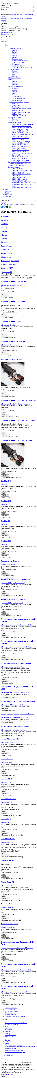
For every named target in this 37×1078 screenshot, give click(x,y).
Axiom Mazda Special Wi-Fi (20, 132)
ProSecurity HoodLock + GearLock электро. (18, 400)
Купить (4, 294)
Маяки (10, 79)
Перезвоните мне (6, 38)
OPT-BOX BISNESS (18, 172)
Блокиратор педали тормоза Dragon (16, 663)
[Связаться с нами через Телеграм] (5, 203)
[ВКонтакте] (2, 206)
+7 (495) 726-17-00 (7, 1055)
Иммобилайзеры (13, 69)
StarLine (14, 54)
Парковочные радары (15, 117)
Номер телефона (6, 5)
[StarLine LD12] (6, 524)
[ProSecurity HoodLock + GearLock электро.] (15, 404)
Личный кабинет (10, 1035)
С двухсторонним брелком (13, 1045)
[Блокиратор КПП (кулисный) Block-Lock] (15, 705)
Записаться (5, 296)
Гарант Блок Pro (8, 839)
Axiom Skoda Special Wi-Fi (20, 136)
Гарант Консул (7, 759)
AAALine (15, 120)
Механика (18, 275)
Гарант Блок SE (7, 860)
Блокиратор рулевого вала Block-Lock (17, 726)
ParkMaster (15, 119)
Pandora (14, 50)
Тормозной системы (19, 277)
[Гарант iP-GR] (6, 782)
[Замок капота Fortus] (8, 927)
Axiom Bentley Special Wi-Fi (21, 151)
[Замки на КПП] (6, 272)
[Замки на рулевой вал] (8, 264)
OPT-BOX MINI (17, 169)
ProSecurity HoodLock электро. (13, 281)
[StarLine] (4, 227)
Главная (9, 204)
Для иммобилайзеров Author (21, 108)
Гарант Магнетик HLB (10, 739)
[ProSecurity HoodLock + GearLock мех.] (12, 466)
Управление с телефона (19, 60)
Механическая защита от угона (15, 1016)
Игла (13, 74)
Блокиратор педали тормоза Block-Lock (17, 714)
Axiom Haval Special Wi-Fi (20, 150)
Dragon (14, 91)
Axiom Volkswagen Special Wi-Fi (22, 134)
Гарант (14, 93)
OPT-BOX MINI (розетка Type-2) (22, 170)
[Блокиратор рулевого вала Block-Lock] (14, 730)
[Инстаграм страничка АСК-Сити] (2, 203)
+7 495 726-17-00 (7, 34)
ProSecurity (15, 88)
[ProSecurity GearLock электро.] (11, 345)
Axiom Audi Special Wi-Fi (20, 131)
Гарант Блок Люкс (8, 799)
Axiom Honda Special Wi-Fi (20, 157)
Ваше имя (4, 9)
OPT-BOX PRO (17, 175)
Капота (25, 275)
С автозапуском (17, 59)
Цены (6, 189)
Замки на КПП (17, 100)
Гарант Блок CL (7, 882)
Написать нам (9, 1036)
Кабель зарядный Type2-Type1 (22, 187)
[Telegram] (4, 206)
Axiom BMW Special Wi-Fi (20, 129)
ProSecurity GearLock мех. (11, 360)
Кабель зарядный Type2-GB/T (21, 181)
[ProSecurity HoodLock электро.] (11, 285)
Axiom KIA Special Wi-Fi (20, 139)
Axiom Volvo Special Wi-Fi (20, 138)
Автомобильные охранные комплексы (20, 163)
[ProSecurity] (5, 220)
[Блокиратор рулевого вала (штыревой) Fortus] (16, 992)
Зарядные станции (14, 167)
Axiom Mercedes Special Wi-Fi (21, 126)
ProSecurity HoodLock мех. (12, 321)
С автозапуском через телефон (22, 67)
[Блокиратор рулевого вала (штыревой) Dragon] (16, 647)
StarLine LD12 (7, 521)
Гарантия (8, 191)
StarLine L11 (6, 481)
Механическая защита (15, 86)
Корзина (7, 1033)
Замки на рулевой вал (19, 98)
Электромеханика (7, 275)
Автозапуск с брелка (11, 1009)
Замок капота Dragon (10, 561)
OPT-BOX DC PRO (18, 177)
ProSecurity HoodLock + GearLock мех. (17, 440)
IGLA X (14, 57)
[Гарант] (4, 242)
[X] (7, 206)
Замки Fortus (16, 95)
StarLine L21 (6, 541)
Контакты (8, 196)
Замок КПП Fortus (8, 904)
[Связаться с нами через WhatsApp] (4, 203)
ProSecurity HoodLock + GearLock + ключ (18, 420)
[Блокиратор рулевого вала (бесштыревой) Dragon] (17, 625)
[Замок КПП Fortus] (7, 907)
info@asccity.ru (7, 32)
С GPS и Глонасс (17, 66)
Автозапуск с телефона (12, 1011)
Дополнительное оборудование (18, 102)
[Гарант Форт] (6, 822)
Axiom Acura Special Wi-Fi (20, 158)
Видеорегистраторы (14, 122)
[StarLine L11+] (6, 504)
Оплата (7, 193)
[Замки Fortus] (5, 249)
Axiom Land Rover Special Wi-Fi (22, 127)
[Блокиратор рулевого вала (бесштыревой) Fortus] (17, 970)
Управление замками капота (21, 112)
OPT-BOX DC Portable (19, 179)
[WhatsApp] (10, 206)
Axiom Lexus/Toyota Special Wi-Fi (22, 124)
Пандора (7, 1040)
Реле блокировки (17, 110)
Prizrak (7, 1043)
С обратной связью (18, 62)
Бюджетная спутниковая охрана (15, 1052)
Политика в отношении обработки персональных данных (16, 1023)
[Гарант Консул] (6, 762)
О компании (9, 194)
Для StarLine (16, 105)
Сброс (30, 277)
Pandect (14, 52)
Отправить (4, 21)
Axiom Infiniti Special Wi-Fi (20, 143)
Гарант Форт (6, 819)
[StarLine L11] (5, 485)
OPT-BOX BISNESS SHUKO (21, 174)
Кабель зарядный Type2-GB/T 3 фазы (24, 182)
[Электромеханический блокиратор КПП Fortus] (17, 948)
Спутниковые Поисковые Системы (19, 162)
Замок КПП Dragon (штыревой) (14, 599)
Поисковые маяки (10, 1014)
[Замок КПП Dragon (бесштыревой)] (13, 583)
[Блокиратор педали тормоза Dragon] (13, 667)
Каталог (7, 45)
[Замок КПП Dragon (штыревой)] (12, 603)
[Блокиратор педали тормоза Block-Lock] (14, 717)
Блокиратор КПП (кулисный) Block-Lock (18, 701)
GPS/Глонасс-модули (19, 115)
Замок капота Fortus (9, 924)
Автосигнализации (14, 48)
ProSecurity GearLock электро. (13, 341)
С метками (15, 64)
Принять (4, 1076)
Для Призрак (16, 107)
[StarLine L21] (5, 544)
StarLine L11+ (6, 501)
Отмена (3, 25)
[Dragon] (4, 235)
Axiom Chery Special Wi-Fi (20, 146)
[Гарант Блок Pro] (7, 842)
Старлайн (8, 1041)
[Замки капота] (6, 257)
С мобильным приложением (14, 1050)
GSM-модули (16, 114)
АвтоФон (15, 84)
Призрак (15, 55)
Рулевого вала (5, 277)
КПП (32, 275)
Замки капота (16, 96)
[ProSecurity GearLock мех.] (12, 386)
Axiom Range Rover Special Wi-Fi (22, 160)
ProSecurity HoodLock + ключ (13, 301)
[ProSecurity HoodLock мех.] (10, 325)
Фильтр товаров (7, 274)
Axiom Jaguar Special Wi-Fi (20, 148)
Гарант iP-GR (6, 779)
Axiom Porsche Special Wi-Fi (21, 145)
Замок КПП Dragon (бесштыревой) (15, 579)
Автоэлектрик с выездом (16, 165)
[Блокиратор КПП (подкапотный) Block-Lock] (16, 692)
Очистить (4, 23)
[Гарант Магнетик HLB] (9, 742)
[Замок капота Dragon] (8, 564)
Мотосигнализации (14, 78)
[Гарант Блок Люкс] (7, 802)
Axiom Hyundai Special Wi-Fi (21, 141)
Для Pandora (16, 103)
